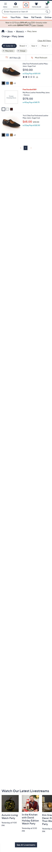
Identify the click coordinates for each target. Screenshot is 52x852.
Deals (4, 17)
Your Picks (16, 17)
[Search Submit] (47, 11)
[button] (5, 5)
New (26, 17)
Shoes (10, 31)
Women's (20, 31)
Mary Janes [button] (9, 51)
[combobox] (23, 11)
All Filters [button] (15, 58)
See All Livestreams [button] (26, 844)
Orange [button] (22, 51)
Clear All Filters (44, 40)
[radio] (3, 83)
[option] (26, 23)
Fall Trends (36, 17)
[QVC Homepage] (3, 31)
